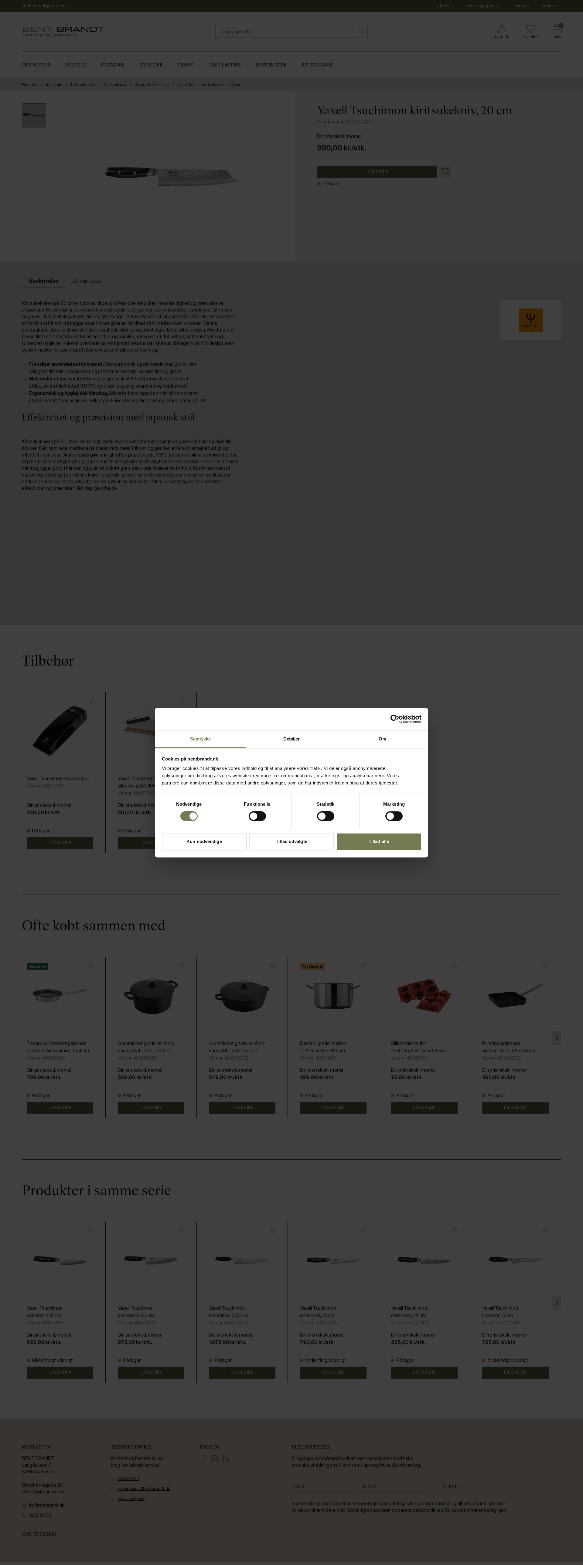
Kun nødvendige (204, 841)
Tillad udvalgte (291, 841)
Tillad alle (379, 841)
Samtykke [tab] (200, 738)
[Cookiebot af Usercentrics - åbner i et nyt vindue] (394, 718)
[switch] (257, 816)
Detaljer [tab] (291, 738)
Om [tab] (382, 738)
